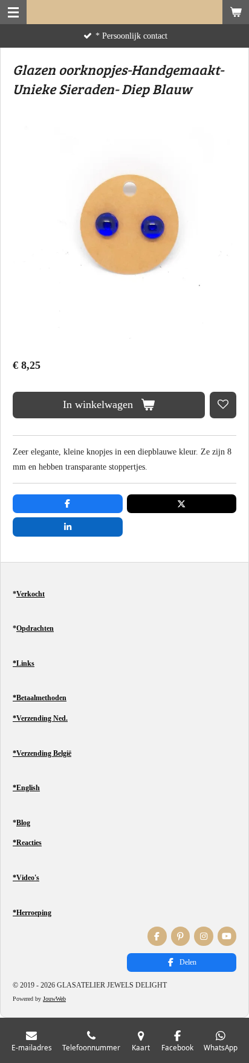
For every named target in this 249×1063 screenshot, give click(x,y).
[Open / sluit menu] (13, 12)
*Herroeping (32, 912)
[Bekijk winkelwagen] (235, 12)
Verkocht (30, 594)
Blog (23, 823)
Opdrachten (35, 628)
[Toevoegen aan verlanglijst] (223, 405)
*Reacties (27, 842)
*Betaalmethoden (39, 698)
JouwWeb (54, 998)
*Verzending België (42, 753)
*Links (23, 663)
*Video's (26, 877)
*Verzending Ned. (40, 718)
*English (26, 788)
